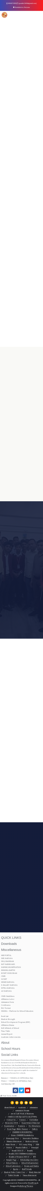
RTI (34, 1157)
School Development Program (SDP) (15, 1022)
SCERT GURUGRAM (9, 973)
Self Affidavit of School (10, 1028)
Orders (9, 1148)
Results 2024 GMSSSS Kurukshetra (22, 1154)
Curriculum (33, 1120)
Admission (34, 1107)
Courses (22, 1120)
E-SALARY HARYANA (9, 985)
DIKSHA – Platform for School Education (17, 1011)
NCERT (4, 979)
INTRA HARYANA (7, 988)
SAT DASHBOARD (8, 964)
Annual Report (6, 1034)
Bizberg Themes (26, 1186)
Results (30, 1151)
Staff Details (27, 1169)
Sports (15, 1169)
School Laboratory (13, 1166)
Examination (9, 1126)
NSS (37, 1144)
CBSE (3, 976)
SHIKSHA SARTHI (8, 970)
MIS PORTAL (6, 955)
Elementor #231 (11, 1123)
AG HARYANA (6, 991)
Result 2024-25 (17, 1151)
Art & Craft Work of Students (22, 1114)
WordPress (32, 1183)
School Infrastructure (30, 1163)
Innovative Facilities (30, 1138)
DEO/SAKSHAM (7, 961)
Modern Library (31, 1141)
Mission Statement (14, 1141)
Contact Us (11, 1120)
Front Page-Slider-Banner (17, 1129)
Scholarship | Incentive (29, 1160)
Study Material (34, 1172)
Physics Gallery (22, 1148)
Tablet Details (13, 1175)
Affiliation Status (7, 1025)
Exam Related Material (31, 1123)
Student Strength (8, 1019)
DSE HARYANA (7, 958)
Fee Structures (34, 1126)
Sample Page (11, 1160)
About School (9, 1107)
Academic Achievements (10, 1037)
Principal (34, 1148)
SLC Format (6, 1008)
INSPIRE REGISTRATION (11, 967)
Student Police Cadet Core (14, 1172)
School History (12, 1163)
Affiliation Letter (7, 999)
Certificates (5, 1005)
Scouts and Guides (31, 1166)
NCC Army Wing (25, 1144)
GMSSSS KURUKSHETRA (22, 1132)
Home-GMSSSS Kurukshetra (22, 1135)
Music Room (10, 1144)
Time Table (5, 1031)
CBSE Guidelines (7, 996)
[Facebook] (15, 1090)
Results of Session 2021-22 (19, 1157)
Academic (22, 1107)
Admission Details (22, 1111)
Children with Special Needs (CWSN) (22, 1117)
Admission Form (7, 1002)
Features (21, 1126)
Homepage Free (12, 1138)
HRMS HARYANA (7, 982)
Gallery (35, 1129)
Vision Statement (29, 1175)
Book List (4, 1016)
